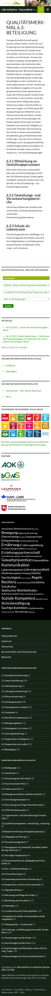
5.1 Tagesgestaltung (10, 890)
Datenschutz (7, 646)
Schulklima (37, 582)
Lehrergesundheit (36, 569)
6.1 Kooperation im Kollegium (15, 739)
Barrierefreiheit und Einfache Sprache (19, 651)
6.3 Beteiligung (8, 749)
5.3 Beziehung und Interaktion (15, 900)
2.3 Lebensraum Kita (11, 789)
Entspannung (10, 540)
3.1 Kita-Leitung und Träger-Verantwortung (21, 805)
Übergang (31, 612)
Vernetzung (21, 611)
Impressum (6, 641)
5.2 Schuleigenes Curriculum (14, 728)
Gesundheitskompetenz (11, 556)
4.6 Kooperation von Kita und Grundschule (21, 884)
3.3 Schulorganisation (11, 702)
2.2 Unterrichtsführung (12, 680)
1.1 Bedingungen (9, 767)
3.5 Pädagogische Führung (13, 836)
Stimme (45, 599)
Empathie (22, 537)
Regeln (37, 577)
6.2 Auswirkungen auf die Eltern (16, 943)
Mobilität (36, 573)
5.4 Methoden (7, 905)
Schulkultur (8, 586)
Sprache (39, 599)
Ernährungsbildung (31, 545)
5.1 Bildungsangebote (11, 723)
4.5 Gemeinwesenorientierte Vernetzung (20, 879)
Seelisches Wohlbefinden (19, 590)
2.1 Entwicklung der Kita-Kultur (16, 778)
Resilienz (8, 581)
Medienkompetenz (11, 573)
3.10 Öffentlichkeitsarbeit (13, 810)
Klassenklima (40, 560)
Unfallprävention (35, 608)
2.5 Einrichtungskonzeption (14, 799)
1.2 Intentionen (8, 773)
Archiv (24, 347)
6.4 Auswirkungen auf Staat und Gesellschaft (22, 956)
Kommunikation (15, 565)
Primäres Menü (47, 9)
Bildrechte (6, 657)
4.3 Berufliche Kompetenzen (14, 717)
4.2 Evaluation (8, 712)
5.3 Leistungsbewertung (12, 733)
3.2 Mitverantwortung (11, 696)
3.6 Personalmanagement (13, 842)
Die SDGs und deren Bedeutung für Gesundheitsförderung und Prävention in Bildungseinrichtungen (25, 443)
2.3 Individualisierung (11, 686)
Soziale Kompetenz (18, 598)
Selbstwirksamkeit (10, 594)
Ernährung (10, 544)
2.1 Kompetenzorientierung (14, 675)
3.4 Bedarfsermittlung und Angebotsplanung (22, 831)
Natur (23, 578)
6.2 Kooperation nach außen (14, 744)
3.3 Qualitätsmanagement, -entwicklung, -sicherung (25, 823)
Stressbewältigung (15, 603)
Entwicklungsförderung (28, 541)
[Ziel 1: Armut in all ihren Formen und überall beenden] (5, 417)
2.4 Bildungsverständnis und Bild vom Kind (21, 794)
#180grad (10, 365)
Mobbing (27, 573)
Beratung (35, 529)
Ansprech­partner (9, 636)
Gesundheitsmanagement (31, 556)
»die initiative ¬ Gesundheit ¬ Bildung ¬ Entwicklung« (19, 9)
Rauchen (28, 578)
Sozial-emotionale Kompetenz (31, 594)
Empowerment (34, 536)
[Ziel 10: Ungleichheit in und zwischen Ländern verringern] (29, 425)
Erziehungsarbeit (31, 549)
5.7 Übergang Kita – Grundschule (16, 924)
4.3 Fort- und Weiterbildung (14, 868)
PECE (8, 397)
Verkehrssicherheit (7, 612)
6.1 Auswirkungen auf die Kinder (16, 937)
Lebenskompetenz (12, 569)
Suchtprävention (14, 607)
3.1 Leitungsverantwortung (14, 691)
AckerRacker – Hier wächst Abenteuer (24, 390)
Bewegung (9, 532)
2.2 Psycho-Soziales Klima (13, 783)
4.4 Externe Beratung (11, 874)
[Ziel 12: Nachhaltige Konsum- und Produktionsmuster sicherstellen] (45, 425)
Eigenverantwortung (27, 533)
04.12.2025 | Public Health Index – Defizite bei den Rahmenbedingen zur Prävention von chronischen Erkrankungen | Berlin (26, 339)
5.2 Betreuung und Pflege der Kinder (18, 895)
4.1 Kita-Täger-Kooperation (14, 855)
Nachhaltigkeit (11, 577)
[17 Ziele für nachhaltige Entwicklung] (45, 433)
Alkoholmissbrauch (22, 529)
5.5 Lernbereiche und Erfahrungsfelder (19, 911)
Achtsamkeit (7, 529)
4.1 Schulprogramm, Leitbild (14, 707)
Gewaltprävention (16, 559)
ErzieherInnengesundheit (13, 548)
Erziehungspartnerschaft (20, 552)
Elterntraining (9, 536)
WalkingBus (11, 371)
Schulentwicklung (24, 582)
